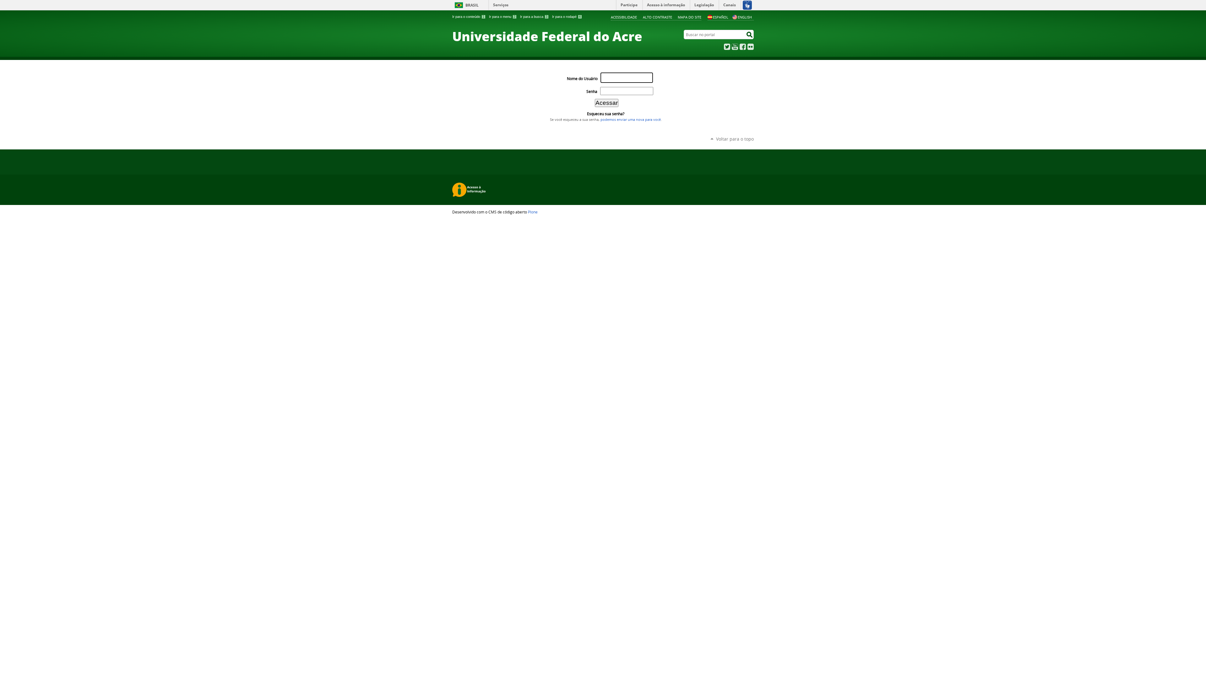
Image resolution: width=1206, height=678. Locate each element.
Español (720, 17)
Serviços (500, 5)
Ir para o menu (502, 17)
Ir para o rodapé (566, 17)
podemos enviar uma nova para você (630, 119)
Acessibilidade (624, 17)
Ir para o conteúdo (468, 17)
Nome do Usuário (582, 78)
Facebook (743, 47)
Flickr (750, 47)
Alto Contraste (657, 17)
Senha (591, 91)
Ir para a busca (533, 17)
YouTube (735, 47)
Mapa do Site (689, 17)
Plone (533, 211)
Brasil (472, 5)
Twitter (727, 47)
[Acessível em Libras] (747, 5)
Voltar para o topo (735, 139)
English (745, 17)
